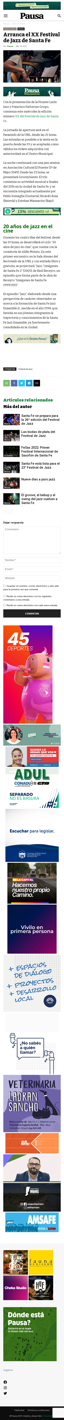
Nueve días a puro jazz (38, 479)
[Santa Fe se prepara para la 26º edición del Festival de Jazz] (11, 419)
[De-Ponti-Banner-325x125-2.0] (32, 744)
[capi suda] (28, 722)
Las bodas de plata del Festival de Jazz (38, 434)
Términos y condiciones (38, 1410)
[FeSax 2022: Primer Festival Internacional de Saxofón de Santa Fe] (11, 451)
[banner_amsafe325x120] (32, 1231)
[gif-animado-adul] (32, 786)
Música (21, 29)
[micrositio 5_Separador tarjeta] (32, 338)
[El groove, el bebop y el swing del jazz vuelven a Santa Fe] (11, 499)
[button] (59, 15)
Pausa (6, 23)
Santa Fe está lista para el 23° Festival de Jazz (40, 465)
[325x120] (32, 807)
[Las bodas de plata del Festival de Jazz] (11, 435)
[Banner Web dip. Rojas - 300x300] (32, 1210)
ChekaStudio (48, 1416)
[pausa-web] (32, 1152)
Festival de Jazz (25, 369)
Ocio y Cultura (18, 23)
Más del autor (17, 406)
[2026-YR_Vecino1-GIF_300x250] (32, 1073)
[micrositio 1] (32, 91)
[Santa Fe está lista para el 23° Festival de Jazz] (11, 467)
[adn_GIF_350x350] (32, 1010)
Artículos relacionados (28, 400)
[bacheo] (32, 902)
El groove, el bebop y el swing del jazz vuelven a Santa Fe (39, 499)
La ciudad (8, 455)
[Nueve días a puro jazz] (11, 483)
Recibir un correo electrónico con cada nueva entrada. (32, 605)
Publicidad (19, 1410)
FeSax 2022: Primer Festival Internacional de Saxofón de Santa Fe (39, 451)
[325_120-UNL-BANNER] (32, 1031)
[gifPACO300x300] (32, 952)
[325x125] (32, 766)
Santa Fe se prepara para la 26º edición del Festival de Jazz (40, 420)
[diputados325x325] (32, 861)
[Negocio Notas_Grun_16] (32, 217)
